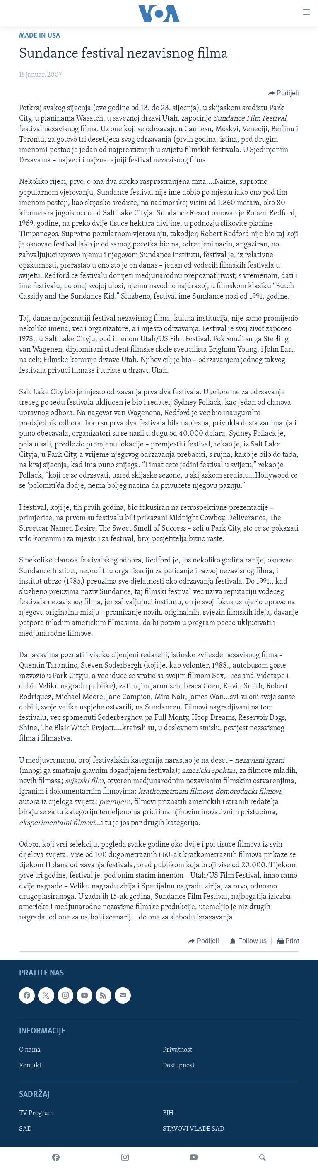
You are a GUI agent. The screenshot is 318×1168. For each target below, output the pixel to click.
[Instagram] (125, 1157)
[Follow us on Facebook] (27, 995)
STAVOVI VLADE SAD (193, 1129)
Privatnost (177, 1050)
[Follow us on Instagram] (65, 995)
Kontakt (30, 1065)
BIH (168, 1113)
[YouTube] (194, 1157)
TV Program (36, 1113)
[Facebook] (56, 1157)
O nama (30, 1050)
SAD (25, 1129)
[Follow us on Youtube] (84, 995)
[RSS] (103, 995)
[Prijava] (122, 995)
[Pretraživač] (262, 1157)
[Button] (283, 93)
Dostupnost (179, 1065)
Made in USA (39, 36)
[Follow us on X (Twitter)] (46, 995)
